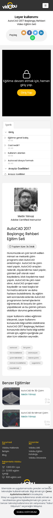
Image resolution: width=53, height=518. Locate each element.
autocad (13, 347)
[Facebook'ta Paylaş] (29, 32)
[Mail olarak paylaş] (23, 32)
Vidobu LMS (34, 447)
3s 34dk (23, 246)
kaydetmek (14, 368)
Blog (4, 455)
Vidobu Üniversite (37, 457)
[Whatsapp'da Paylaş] (32, 37)
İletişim (5, 451)
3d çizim (26, 347)
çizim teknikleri (16, 358)
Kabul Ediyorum (27, 512)
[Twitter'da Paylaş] (35, 32)
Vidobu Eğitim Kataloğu (35, 453)
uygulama (36, 363)
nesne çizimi (33, 358)
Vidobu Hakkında (10, 447)
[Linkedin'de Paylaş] (41, 32)
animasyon (33, 353)
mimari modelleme (17, 363)
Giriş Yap (26, 92)
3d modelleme (16, 353)
